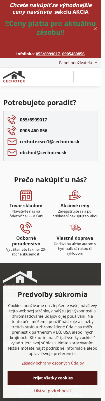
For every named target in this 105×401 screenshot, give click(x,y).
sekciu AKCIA (71, 11)
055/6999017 (48, 53)
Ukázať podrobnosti (52, 390)
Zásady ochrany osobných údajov (53, 363)
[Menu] (94, 76)
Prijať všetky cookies (52, 378)
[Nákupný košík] (80, 76)
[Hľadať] (66, 76)
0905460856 (73, 53)
